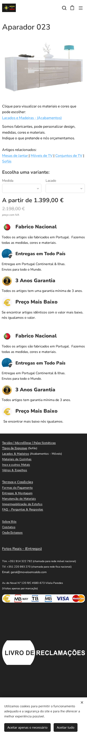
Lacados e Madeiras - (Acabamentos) (32, 117)
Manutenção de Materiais (19, 499)
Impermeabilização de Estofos (22, 504)
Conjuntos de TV (68, 155)
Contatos (8, 527)
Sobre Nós (9, 521)
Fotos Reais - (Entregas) (22, 548)
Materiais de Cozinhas (16, 459)
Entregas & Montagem (17, 493)
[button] (64, 8)
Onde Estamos (12, 532)
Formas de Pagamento (17, 488)
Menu (80, 8)
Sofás (6, 161)
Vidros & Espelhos (14, 470)
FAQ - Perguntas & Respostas (22, 509)
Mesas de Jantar (15, 155)
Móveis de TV (42, 155)
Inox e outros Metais (16, 465)
